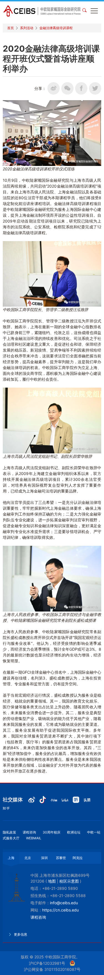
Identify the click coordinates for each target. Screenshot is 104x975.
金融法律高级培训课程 (56, 28)
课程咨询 (29, 832)
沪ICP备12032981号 (47, 963)
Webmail (33, 838)
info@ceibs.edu (64, 902)
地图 (52, 881)
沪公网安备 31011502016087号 (52, 969)
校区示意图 (69, 881)
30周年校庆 (51, 832)
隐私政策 (9, 832)
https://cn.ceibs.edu (60, 910)
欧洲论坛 (73, 832)
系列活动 (26, 28)
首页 (10, 28)
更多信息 (20, 934)
